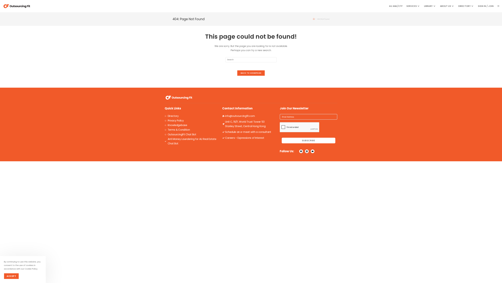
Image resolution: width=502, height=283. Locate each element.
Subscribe (308, 140)
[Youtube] (312, 151)
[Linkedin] (307, 151)
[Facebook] (301, 151)
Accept (11, 276)
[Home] (314, 19)
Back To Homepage (251, 73)
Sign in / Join (486, 6)
